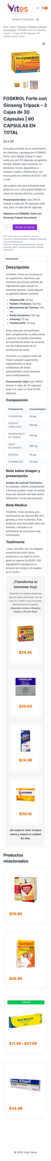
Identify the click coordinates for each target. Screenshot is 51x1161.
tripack (40, 247)
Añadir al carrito (24, 227)
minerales (7, 247)
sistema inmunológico (27, 247)
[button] (43, 43)
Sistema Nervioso (21, 239)
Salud (14, 247)
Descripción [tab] (12, 258)
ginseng (40, 244)
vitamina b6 (8, 250)
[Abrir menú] (37, 8)
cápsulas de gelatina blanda (24, 244)
